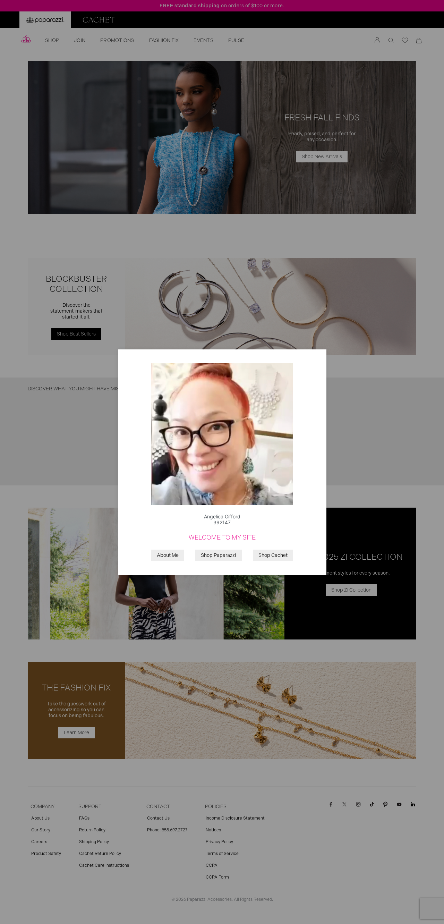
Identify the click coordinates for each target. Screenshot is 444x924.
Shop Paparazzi (218, 555)
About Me (168, 555)
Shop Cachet (273, 555)
